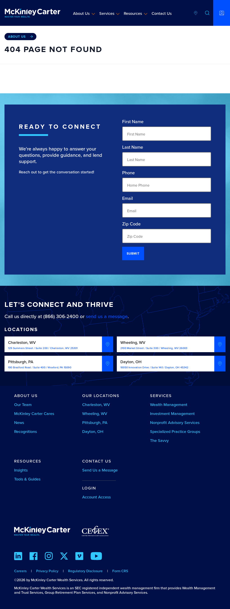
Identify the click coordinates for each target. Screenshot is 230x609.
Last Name (132, 147)
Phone (128, 172)
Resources (133, 13)
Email (127, 198)
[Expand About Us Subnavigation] (93, 14)
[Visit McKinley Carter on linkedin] (18, 556)
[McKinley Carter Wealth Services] (32, 13)
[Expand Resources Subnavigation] (146, 14)
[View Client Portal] (221, 13)
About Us (81, 13)
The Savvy (159, 440)
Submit (133, 253)
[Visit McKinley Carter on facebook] (33, 556)
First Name (133, 121)
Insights (21, 470)
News (19, 422)
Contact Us (162, 13)
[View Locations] (195, 13)
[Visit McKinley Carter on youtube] (96, 556)
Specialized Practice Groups (175, 431)
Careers (20, 570)
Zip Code (131, 224)
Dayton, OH (92, 431)
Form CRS (120, 570)
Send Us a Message (100, 470)
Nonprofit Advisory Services (174, 422)
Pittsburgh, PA (94, 422)
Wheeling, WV (94, 413)
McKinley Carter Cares (34, 413)
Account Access (96, 497)
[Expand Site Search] (207, 13)
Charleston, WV (96, 404)
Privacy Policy (47, 570)
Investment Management (172, 413)
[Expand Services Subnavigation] (118, 14)
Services (106, 13)
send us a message (107, 316)
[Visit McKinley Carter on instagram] (49, 556)
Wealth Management (168, 404)
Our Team (23, 404)
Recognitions (25, 431)
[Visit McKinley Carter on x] (64, 556)
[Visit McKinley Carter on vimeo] (79, 556)
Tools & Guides (27, 479)
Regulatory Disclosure (85, 570)
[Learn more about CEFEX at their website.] (95, 533)
